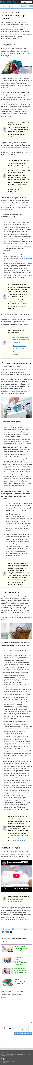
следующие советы (20, 840)
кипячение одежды (25, 258)
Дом (25, 929)
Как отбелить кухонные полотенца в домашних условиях (21, 340)
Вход (30, 2)
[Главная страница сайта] (8, 2)
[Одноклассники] (6, 932)
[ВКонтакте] (3, 932)
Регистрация (24, 2)
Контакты (3, 1059)
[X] (11, 932)
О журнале (4, 1058)
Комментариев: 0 (27, 931)
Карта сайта (4, 1062)
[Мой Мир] (8, 932)
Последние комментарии (7, 1061)
